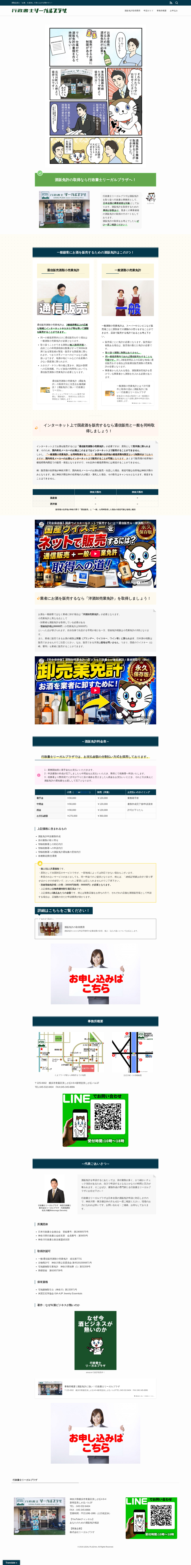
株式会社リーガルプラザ (82, 1532)
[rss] (171, 3)
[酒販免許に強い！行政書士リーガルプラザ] (40, 10)
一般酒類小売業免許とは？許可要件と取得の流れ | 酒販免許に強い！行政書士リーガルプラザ (133, 389)
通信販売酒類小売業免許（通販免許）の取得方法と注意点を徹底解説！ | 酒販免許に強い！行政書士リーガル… (69, 385)
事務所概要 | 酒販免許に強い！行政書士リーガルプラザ (92, 1386)
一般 (76, 792)
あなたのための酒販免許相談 (84, 1523)
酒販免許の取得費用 (74, 927)
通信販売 (84, 792)
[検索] (176, 3)
